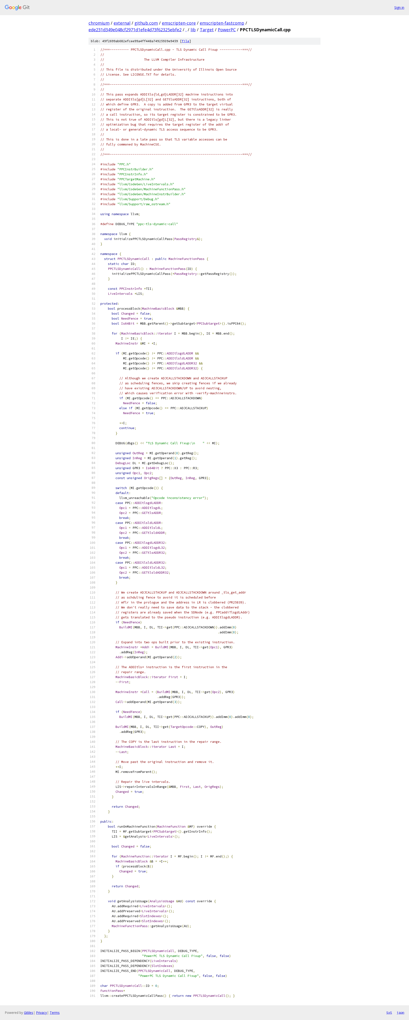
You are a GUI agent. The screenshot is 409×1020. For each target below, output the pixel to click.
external (122, 23)
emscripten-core (179, 23)
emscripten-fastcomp (222, 23)
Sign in (399, 7)
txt (389, 1012)
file (185, 41)
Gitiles (28, 1012)
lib (193, 29)
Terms (55, 1012)
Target (207, 29)
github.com (146, 23)
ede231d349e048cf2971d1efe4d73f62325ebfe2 (135, 29)
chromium (99, 23)
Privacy (41, 1012)
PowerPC (227, 29)
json (400, 1012)
